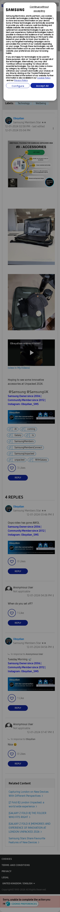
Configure (18, 86)
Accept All (42, 86)
